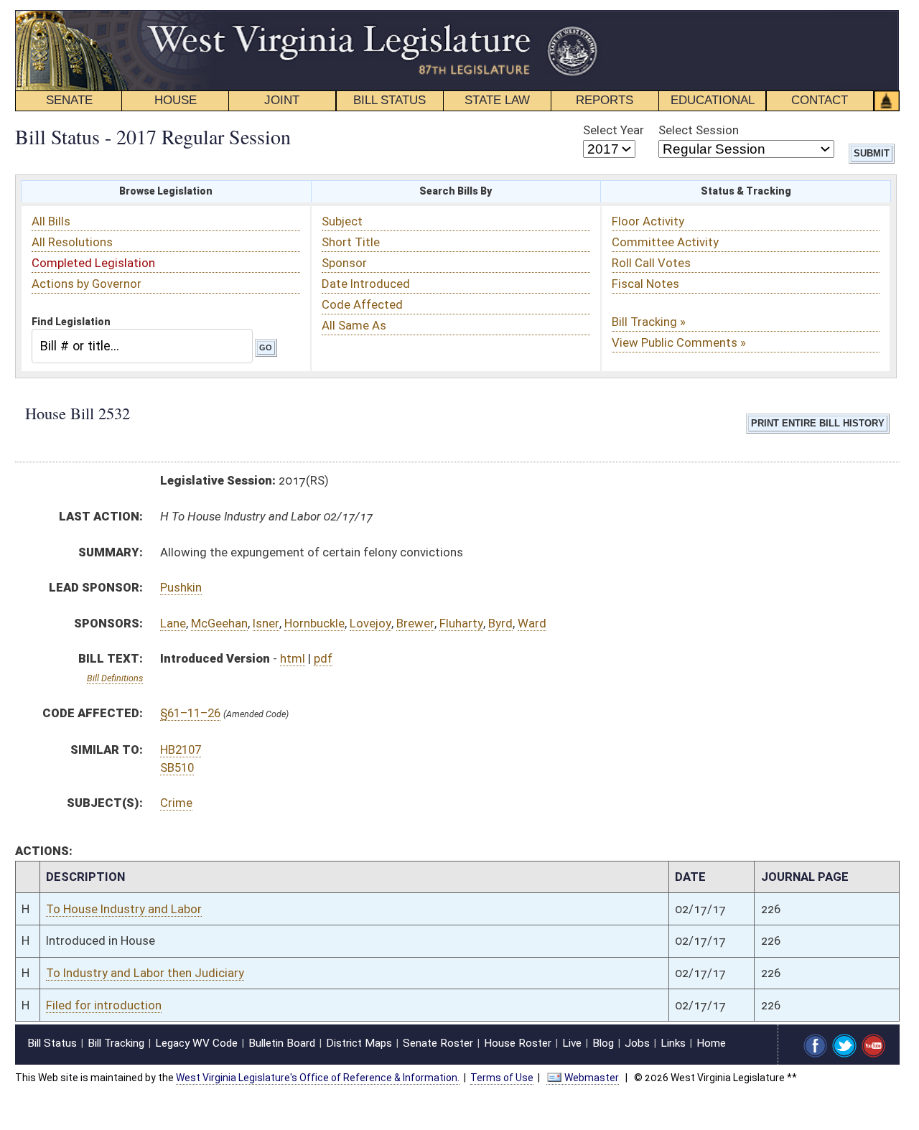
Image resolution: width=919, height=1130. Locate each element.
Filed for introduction (104, 1005)
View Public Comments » (679, 342)
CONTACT (819, 100)
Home (711, 1043)
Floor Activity (648, 221)
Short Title (351, 242)
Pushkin (181, 587)
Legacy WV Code (196, 1043)
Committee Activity (665, 242)
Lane (173, 623)
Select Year (613, 130)
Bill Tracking (116, 1043)
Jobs (637, 1043)
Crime (176, 802)
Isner (266, 623)
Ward (532, 623)
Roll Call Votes (651, 263)
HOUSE (175, 100)
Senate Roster (438, 1043)
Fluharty (461, 623)
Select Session (698, 130)
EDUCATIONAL (713, 100)
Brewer (415, 623)
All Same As (354, 325)
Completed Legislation (93, 263)
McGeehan (219, 623)
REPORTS (604, 100)
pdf (323, 658)
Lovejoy (370, 623)
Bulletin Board (281, 1043)
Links (673, 1043)
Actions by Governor (86, 283)
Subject (342, 221)
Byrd (500, 623)
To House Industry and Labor (124, 909)
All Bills (51, 221)
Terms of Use (501, 1077)
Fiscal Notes (645, 283)
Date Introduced (366, 283)
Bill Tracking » (649, 321)
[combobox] (142, 346)
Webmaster (591, 1077)
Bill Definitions (115, 678)
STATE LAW (497, 100)
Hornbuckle (314, 623)
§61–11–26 (190, 713)
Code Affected (362, 304)
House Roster (517, 1043)
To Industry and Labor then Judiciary (145, 973)
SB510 (177, 767)
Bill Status (52, 1043)
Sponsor (344, 263)
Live (572, 1043)
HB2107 (180, 749)
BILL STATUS (389, 100)
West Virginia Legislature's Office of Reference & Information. (318, 1077)
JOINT (281, 100)
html (292, 658)
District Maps (359, 1043)
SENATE (69, 100)
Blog (603, 1043)
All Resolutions (72, 242)
